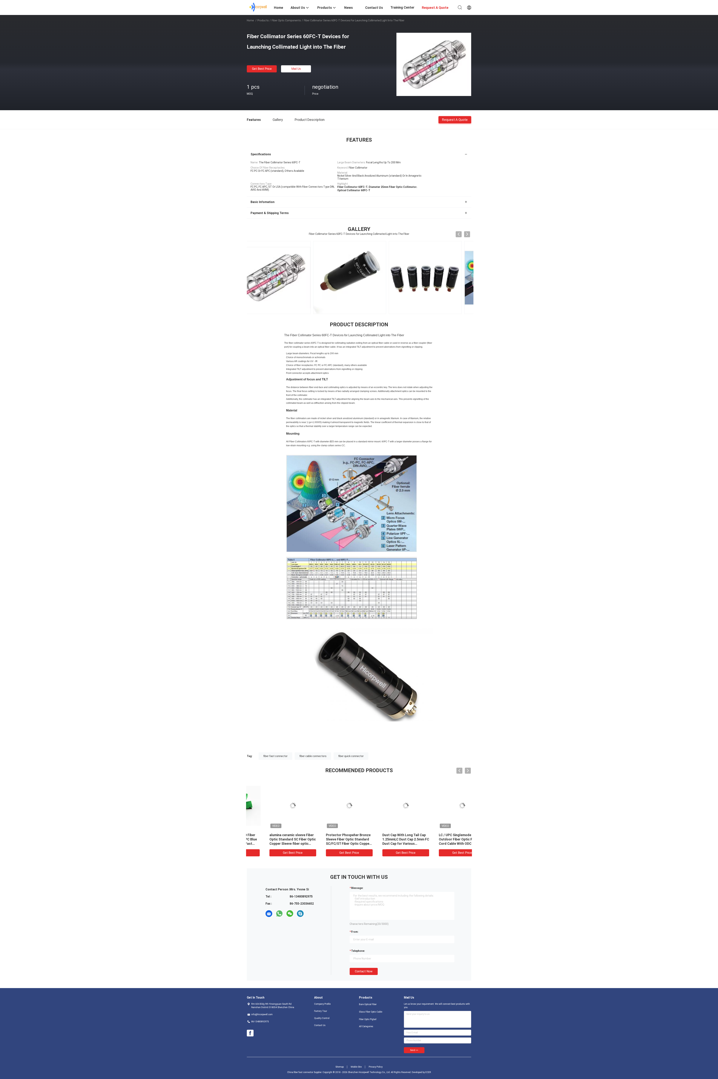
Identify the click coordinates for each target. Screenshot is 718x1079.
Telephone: (358, 950)
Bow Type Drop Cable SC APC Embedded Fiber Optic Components (386, 839)
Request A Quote (455, 119)
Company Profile (322, 1004)
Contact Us (320, 1025)
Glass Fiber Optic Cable (370, 1012)
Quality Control (321, 1018)
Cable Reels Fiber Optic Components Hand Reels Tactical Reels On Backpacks (273, 839)
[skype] (300, 913)
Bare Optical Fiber (368, 1004)
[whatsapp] (279, 913)
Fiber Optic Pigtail (367, 1019)
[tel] (310, 913)
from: (354, 931)
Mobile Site (356, 1067)
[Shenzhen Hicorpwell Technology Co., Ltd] (258, 7)
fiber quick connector (351, 756)
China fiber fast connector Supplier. (305, 1072)
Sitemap (339, 1067)
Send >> (414, 1050)
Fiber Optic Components (286, 20)
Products (263, 20)
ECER (428, 1072)
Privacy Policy (376, 1067)
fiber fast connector (275, 756)
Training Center (402, 7)
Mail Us (296, 69)
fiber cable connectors (312, 756)
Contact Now (363, 971)
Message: (357, 887)
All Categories (366, 1026)
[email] (269, 913)
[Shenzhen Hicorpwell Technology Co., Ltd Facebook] (250, 1033)
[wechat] (289, 913)
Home (250, 20)
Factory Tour (320, 1011)
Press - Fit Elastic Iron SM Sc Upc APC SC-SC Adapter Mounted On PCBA (329, 839)
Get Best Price (262, 69)
